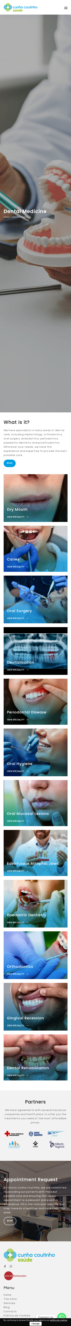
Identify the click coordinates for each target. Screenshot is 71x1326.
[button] (66, 7)
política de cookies (58, 1320)
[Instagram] (11, 1266)
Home (7, 217)
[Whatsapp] (61, 1317)
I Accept (36, 1323)
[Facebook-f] (5, 1266)
